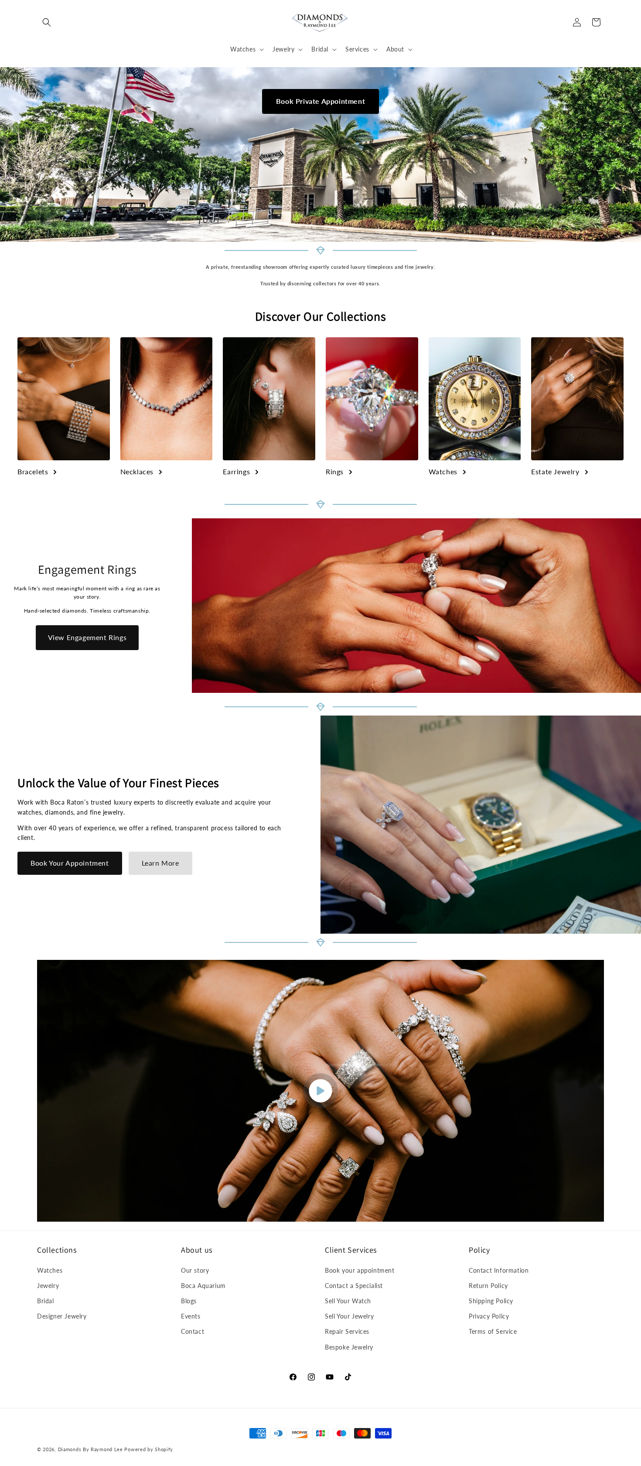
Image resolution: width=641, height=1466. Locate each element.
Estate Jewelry (555, 471)
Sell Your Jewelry (349, 1316)
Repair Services (347, 1331)
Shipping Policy (491, 1301)
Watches (443, 471)
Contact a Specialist (354, 1285)
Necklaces (136, 471)
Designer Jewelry (62, 1316)
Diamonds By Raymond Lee (90, 1449)
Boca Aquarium (203, 1285)
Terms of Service (493, 1331)
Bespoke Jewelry (349, 1347)
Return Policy (488, 1285)
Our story (195, 1270)
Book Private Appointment (320, 101)
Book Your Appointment (70, 863)
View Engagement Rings (87, 637)
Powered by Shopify (148, 1449)
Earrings (236, 471)
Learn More (160, 863)
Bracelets (32, 471)
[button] (46, 22)
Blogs (189, 1301)
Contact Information (498, 1270)
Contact (192, 1331)
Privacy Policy (489, 1316)
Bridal (45, 1301)
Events (191, 1316)
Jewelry (48, 1285)
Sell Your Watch (348, 1301)
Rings (335, 471)
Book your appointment (360, 1270)
